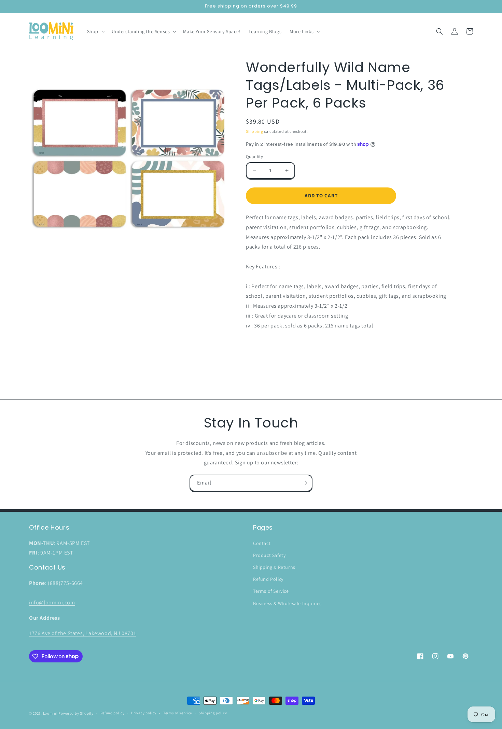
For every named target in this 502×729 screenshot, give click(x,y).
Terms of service (177, 713)
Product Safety (269, 555)
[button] (95, 31)
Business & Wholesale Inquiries (287, 603)
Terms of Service (271, 591)
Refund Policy (268, 579)
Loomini (50, 713)
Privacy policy (143, 713)
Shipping (254, 131)
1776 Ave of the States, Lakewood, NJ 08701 (82, 633)
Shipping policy (213, 713)
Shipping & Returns (274, 567)
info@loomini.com (52, 602)
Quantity (254, 156)
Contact (261, 543)
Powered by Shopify (76, 713)
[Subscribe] (304, 483)
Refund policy (112, 713)
